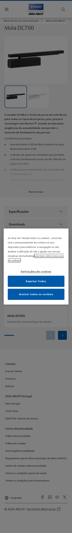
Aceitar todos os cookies (36, 294)
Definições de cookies (36, 271)
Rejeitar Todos (36, 281)
